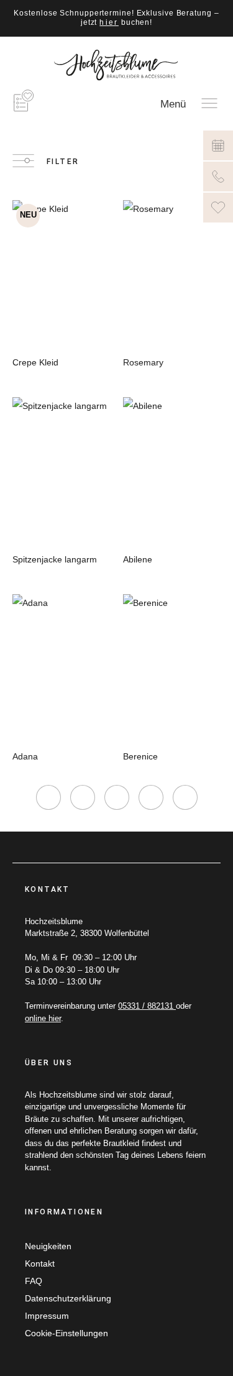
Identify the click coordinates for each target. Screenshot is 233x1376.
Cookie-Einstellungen (66, 1333)
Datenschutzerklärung (68, 1298)
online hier (43, 1018)
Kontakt (40, 1263)
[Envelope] (185, 797)
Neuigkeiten (48, 1246)
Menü (173, 104)
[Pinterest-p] (151, 797)
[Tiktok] (116, 797)
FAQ (33, 1281)
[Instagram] (48, 797)
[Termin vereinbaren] (218, 145)
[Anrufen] (218, 176)
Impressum (47, 1316)
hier (109, 22)
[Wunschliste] (218, 207)
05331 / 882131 (147, 1006)
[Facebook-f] (82, 797)
